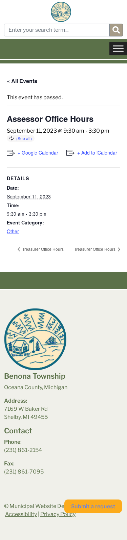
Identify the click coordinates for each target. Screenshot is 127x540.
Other (13, 231)
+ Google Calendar (38, 152)
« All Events (22, 81)
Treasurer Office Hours (42, 249)
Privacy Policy (58, 514)
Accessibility (21, 514)
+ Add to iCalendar (97, 152)
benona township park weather (37, 498)
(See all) (24, 138)
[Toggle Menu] (118, 48)
